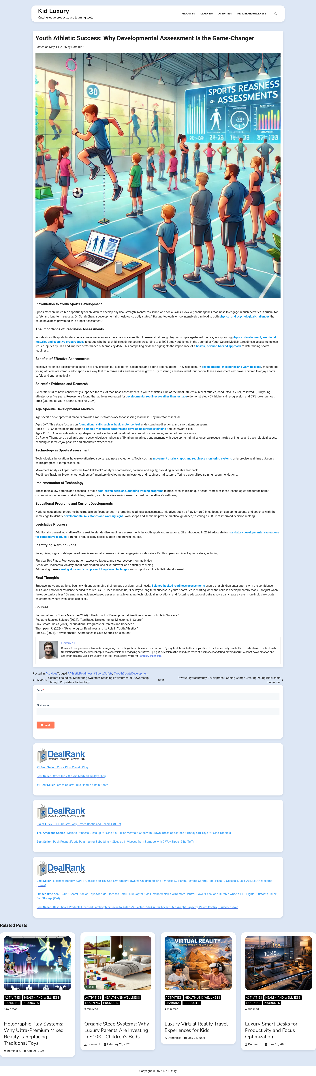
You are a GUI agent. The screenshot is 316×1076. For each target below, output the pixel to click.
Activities (225, 13)
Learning (206, 13)
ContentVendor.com (150, 655)
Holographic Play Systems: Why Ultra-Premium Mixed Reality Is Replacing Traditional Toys (34, 1034)
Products (188, 13)
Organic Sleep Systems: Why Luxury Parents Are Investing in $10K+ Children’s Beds (116, 1030)
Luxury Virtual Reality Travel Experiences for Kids (196, 1027)
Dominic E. (78, 47)
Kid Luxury (53, 11)
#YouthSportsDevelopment (131, 673)
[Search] (275, 13)
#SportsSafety (103, 673)
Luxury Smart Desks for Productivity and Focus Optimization (271, 1030)
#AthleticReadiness (80, 673)
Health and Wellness (251, 13)
